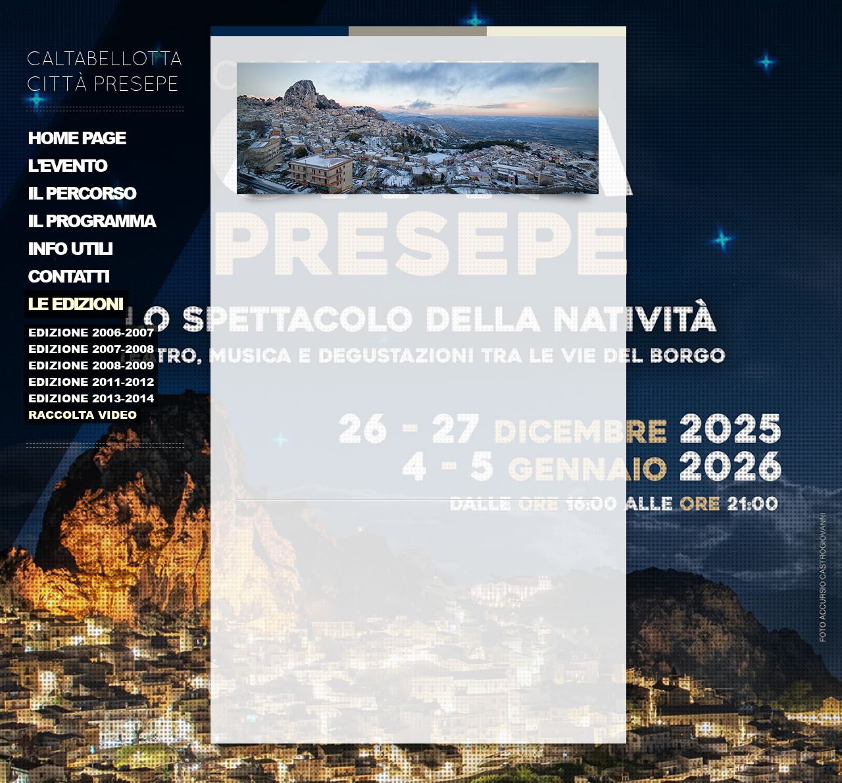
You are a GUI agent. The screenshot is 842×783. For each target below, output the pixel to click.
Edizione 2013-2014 (91, 398)
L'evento (67, 166)
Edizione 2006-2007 (91, 332)
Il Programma (91, 221)
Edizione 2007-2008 (91, 349)
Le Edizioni (75, 304)
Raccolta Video (82, 414)
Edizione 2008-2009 (91, 365)
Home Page (76, 138)
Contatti (68, 276)
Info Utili (70, 249)
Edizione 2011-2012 (91, 382)
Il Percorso (82, 193)
